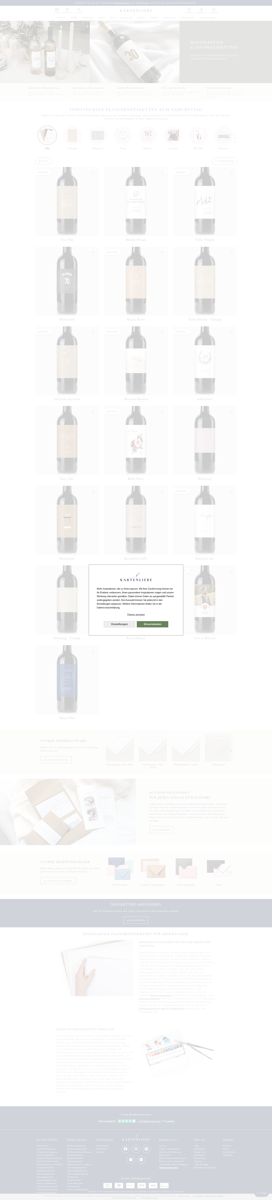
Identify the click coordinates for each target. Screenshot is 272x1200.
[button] (136, 614)
